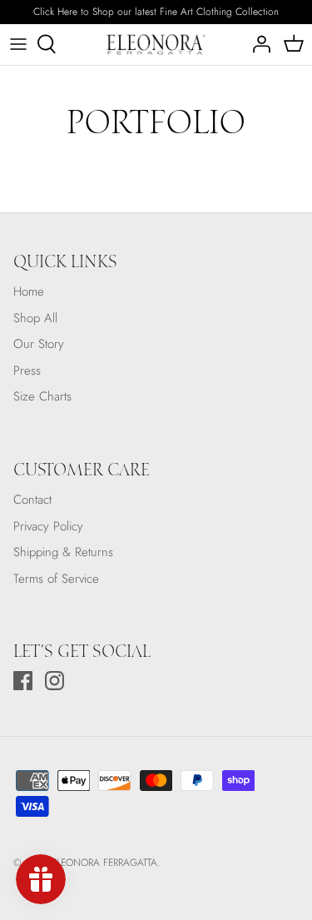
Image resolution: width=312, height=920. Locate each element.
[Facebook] (22, 680)
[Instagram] (54, 680)
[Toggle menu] (18, 44)
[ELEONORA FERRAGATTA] (156, 44)
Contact (32, 499)
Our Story (38, 344)
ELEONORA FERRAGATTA (104, 862)
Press (27, 370)
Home (28, 291)
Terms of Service (56, 578)
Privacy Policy (48, 526)
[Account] (257, 44)
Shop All (35, 318)
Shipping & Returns (63, 552)
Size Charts (42, 396)
